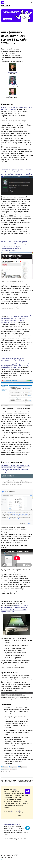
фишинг (16, 772)
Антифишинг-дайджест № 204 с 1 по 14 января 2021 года (25, 780)
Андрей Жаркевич (12, 72)
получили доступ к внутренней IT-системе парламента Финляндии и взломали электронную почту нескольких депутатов (16, 319)
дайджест (10, 772)
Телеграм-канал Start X (12, 824)
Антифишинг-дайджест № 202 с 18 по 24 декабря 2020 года (8, 780)
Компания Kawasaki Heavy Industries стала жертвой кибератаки (16, 108)
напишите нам (11, 813)
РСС (16, 855)
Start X (15, 789)
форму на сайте (16, 811)
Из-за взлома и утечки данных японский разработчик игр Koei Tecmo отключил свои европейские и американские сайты (16, 172)
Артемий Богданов (12, 84)
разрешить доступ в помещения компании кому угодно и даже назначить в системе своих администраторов (15, 608)
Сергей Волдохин (12, 96)
